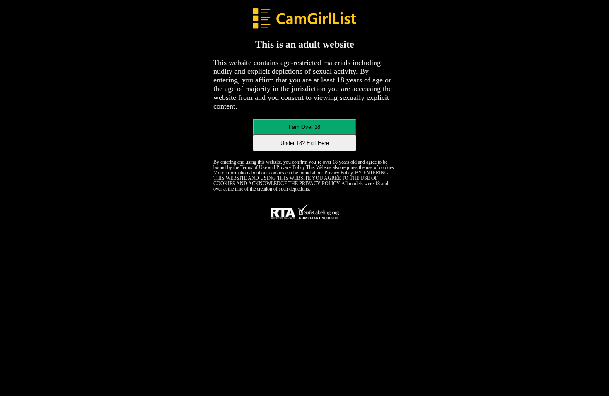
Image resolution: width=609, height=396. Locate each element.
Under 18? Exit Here (304, 143)
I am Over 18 (304, 127)
